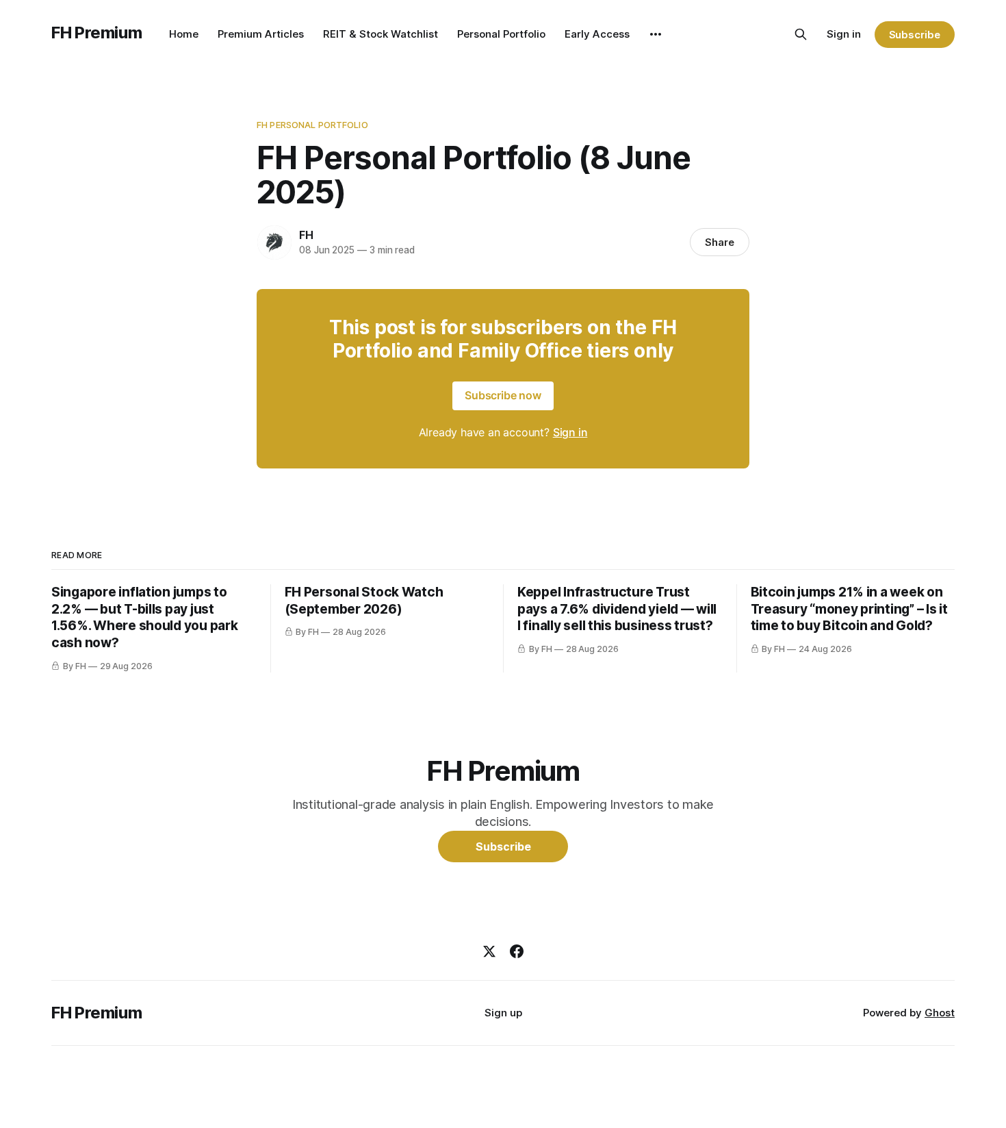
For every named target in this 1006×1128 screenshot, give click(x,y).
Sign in (844, 33)
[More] (656, 34)
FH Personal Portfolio (312, 124)
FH (306, 235)
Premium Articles (261, 33)
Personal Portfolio (501, 33)
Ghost (940, 1012)
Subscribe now (503, 395)
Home (183, 33)
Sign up (503, 1012)
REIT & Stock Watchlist (380, 33)
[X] (489, 951)
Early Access (597, 33)
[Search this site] (801, 34)
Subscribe (914, 34)
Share (719, 242)
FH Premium (96, 32)
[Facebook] (517, 951)
